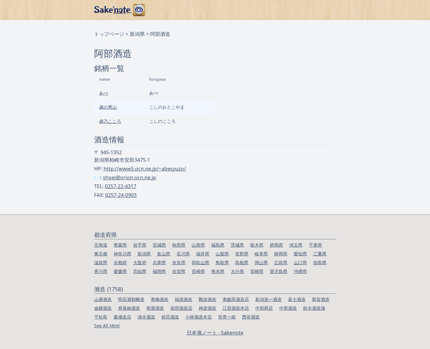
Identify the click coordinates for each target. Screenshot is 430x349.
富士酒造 (297, 299)
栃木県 (256, 245)
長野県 (241, 254)
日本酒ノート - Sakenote (215, 332)
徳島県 (319, 262)
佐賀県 (178, 271)
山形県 (198, 245)
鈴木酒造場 (314, 308)
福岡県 (159, 271)
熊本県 (217, 271)
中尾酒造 (288, 308)
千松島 (100, 317)
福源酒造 (183, 299)
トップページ (109, 33)
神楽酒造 (207, 308)
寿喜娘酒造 (129, 308)
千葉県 (315, 245)
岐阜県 (261, 254)
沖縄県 (300, 271)
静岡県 (280, 254)
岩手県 (139, 245)
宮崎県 (256, 271)
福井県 (202, 254)
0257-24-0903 (121, 195)
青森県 (120, 245)
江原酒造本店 (236, 308)
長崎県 (198, 271)
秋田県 (178, 245)
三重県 (319, 254)
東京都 (100, 254)
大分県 (237, 271)
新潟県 (137, 33)
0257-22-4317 (120, 186)
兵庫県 (159, 262)
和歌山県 (200, 262)
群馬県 (276, 245)
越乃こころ (110, 121)
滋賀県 (100, 262)
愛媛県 (120, 271)
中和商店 (264, 308)
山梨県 (222, 254)
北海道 (100, 245)
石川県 (183, 254)
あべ (103, 93)
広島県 (280, 262)
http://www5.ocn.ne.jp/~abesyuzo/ (145, 168)
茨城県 (237, 245)
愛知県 (300, 254)
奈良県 (178, 262)
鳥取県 (222, 262)
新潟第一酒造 (268, 299)
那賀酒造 (321, 299)
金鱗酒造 (103, 308)
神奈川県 (122, 254)
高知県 (139, 271)
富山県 (163, 254)
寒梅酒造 (159, 299)
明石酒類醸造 (131, 299)
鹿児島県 (278, 271)
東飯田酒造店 (236, 299)
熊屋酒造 (155, 308)
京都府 (120, 262)
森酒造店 (122, 317)
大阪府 (139, 262)
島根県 (241, 262)
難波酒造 (207, 299)
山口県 (300, 262)
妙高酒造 (170, 317)
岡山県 (261, 262)
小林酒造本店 (198, 317)
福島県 (217, 245)
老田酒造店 (181, 308)
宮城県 (159, 245)
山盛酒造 (103, 299)
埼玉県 (296, 245)
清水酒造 (146, 317)
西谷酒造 (251, 317)
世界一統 (227, 317)
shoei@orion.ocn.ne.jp (129, 177)
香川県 (100, 271)
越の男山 (108, 107)
